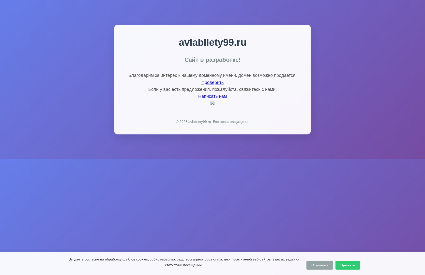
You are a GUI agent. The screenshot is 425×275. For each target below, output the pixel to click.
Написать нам (212, 96)
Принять (347, 265)
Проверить (212, 82)
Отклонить (319, 265)
